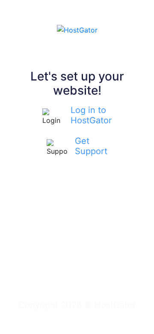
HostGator (115, 305)
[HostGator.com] (77, 29)
